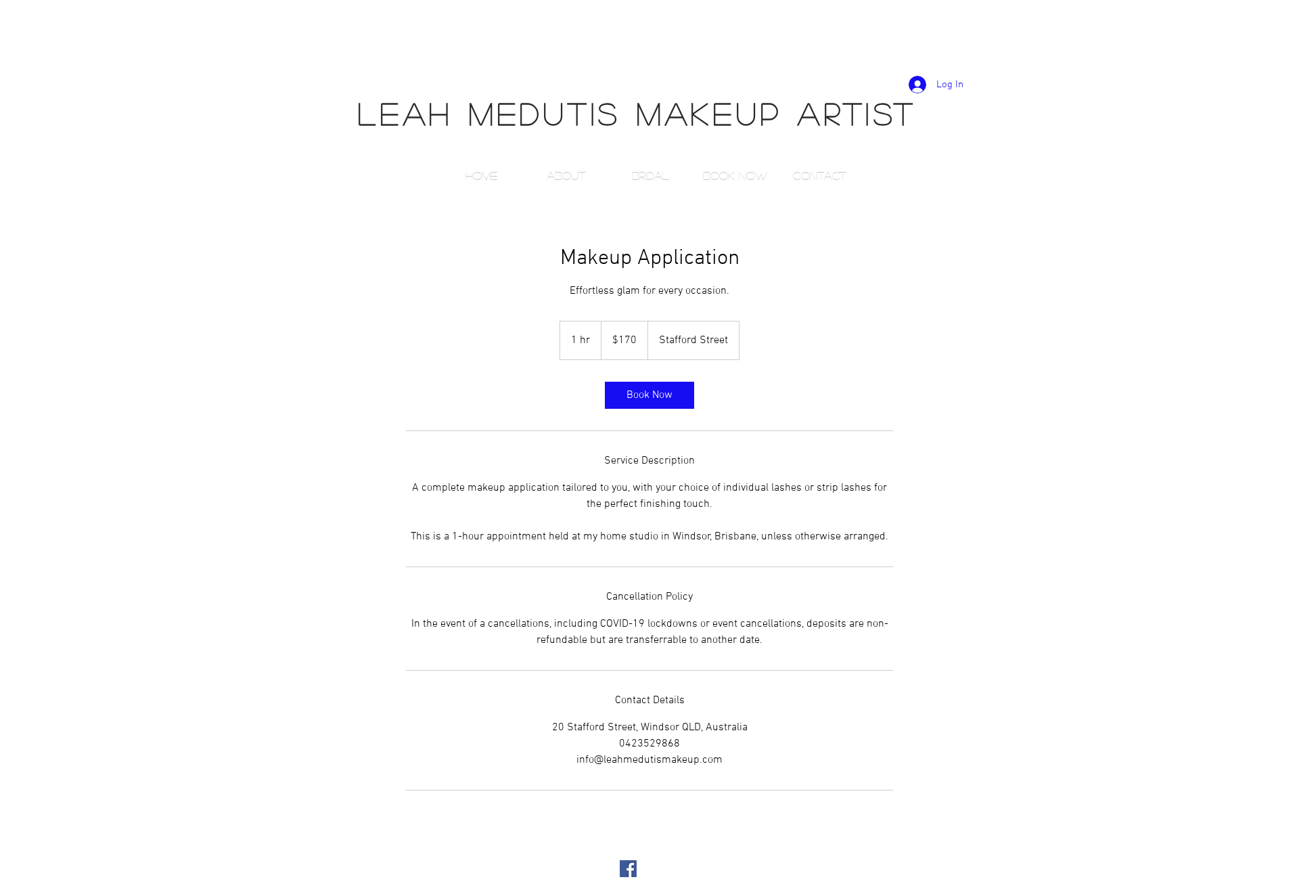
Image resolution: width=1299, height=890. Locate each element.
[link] (649, 395)
